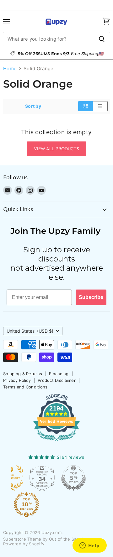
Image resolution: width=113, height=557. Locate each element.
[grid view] (85, 106)
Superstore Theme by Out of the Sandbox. (46, 539)
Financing (59, 373)
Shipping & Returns (22, 373)
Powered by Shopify (23, 543)
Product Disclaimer (57, 380)
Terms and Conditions (25, 386)
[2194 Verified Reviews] (56, 442)
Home (10, 68)
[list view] (100, 106)
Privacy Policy (17, 380)
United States (30, 331)
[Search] (102, 39)
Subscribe (91, 297)
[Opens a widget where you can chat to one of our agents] (89, 546)
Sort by (33, 106)
